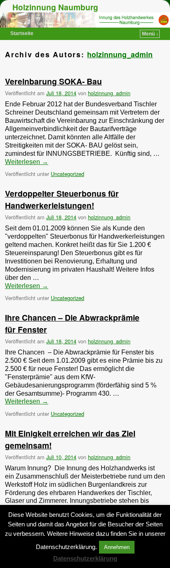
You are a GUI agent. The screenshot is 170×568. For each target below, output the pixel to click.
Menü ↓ (150, 34)
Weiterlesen (26, 161)
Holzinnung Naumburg (55, 7)
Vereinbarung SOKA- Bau (53, 81)
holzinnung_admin (120, 54)
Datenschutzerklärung (85, 558)
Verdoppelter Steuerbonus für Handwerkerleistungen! (62, 199)
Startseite (21, 33)
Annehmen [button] (117, 547)
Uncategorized (67, 174)
